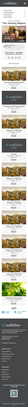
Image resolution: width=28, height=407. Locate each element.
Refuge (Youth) (6, 358)
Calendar (4, 361)
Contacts (4, 372)
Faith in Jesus (15, 46)
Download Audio (17, 49)
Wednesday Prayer (6, 356)
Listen (13, 87)
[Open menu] (24, 3)
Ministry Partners (6, 377)
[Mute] (20, 41)
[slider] (23, 40)
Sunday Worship (6, 351)
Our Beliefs (5, 379)
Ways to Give (5, 369)
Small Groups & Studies (8, 354)
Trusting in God (7, 48)
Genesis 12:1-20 (20, 45)
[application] (14, 40)
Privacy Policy (5, 374)
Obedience (21, 46)
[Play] (4, 41)
